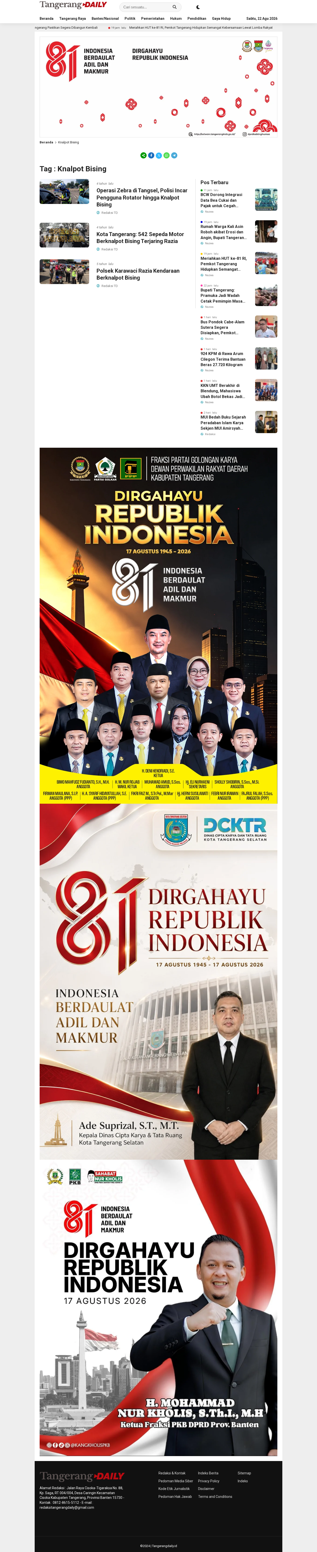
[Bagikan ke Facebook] (151, 155)
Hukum (176, 19)
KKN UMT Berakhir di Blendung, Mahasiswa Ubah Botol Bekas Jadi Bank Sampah (221, 391)
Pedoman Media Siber (175, 1481)
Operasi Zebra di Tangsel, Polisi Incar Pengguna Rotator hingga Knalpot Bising (142, 197)
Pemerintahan (152, 19)
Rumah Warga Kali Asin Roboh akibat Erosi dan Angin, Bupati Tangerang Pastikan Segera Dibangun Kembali (223, 232)
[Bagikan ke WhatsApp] (166, 155)
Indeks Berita (208, 1473)
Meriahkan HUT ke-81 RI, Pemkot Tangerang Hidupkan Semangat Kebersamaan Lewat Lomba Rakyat (120, 27)
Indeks (243, 1481)
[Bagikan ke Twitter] (159, 155)
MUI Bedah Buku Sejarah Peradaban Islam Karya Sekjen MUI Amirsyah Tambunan (223, 423)
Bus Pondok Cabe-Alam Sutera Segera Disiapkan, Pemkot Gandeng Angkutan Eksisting (222, 328)
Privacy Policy (208, 1481)
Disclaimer (206, 1489)
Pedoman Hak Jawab (175, 1497)
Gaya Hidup (221, 19)
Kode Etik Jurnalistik (174, 1489)
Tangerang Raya (72, 19)
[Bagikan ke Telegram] (173, 155)
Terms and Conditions (215, 1497)
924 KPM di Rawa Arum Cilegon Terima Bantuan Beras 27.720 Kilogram (223, 359)
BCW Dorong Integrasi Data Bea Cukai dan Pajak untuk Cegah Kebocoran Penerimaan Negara (223, 200)
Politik (130, 19)
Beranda (46, 19)
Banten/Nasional (105, 19)
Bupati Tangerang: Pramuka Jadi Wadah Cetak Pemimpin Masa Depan (221, 296)
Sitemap (244, 1473)
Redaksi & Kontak (171, 1473)
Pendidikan (196, 19)
